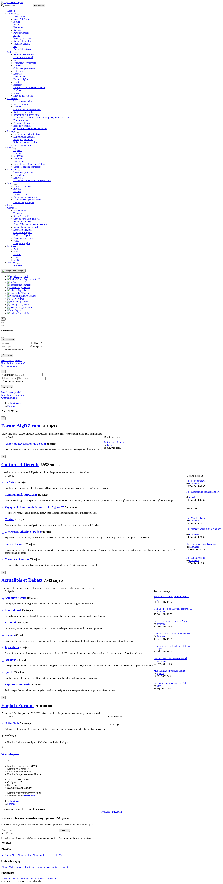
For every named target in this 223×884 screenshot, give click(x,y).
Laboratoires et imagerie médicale (29, 164)
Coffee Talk (12, 723)
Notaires (17, 191)
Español (26, 293)
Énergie (17, 106)
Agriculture (12, 647)
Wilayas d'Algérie (21, 243)
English (25, 282)
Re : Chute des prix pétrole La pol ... (171, 596)
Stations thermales (22, 41)
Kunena (118, 811)
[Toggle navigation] (2, 325)
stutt (159, 686)
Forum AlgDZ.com (20, 425)
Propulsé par (107, 811)
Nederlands (30, 295)
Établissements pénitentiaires (27, 199)
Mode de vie (19, 76)
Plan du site (50, 878)
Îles (15, 46)
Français (20, 271)
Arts (15, 60)
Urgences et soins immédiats (27, 167)
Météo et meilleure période (26, 227)
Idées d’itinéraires (21, 19)
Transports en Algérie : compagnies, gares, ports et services (41, 117)
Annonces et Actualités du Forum (25, 443)
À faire (16, 22)
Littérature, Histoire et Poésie (23, 531)
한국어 (25, 304)
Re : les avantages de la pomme (201, 544)
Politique (11, 131)
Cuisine (9, 519)
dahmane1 (194, 483)
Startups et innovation (23, 112)
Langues (17, 74)
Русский (27, 307)
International (13, 610)
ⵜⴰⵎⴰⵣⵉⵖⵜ (34, 279)
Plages (16, 35)
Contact (14, 878)
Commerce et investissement (27, 109)
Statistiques (10, 754)
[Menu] (2, 322)
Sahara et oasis (20, 30)
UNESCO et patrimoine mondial (29, 87)
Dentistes (17, 158)
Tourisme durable (21, 43)
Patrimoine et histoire (23, 54)
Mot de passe (36, 346)
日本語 (25, 313)
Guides (11, 208)
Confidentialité (26, 878)
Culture (11, 52)
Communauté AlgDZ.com (21, 494)
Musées (17, 65)
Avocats (17, 188)
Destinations (19, 16)
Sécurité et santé (21, 216)
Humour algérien (21, 79)
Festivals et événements (24, 63)
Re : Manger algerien (196, 518)
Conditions (39, 878)
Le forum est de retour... (115, 442)
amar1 (192, 497)
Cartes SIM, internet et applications (30, 224)
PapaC (160, 648)
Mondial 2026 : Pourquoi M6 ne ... (170, 670)
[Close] (2, 337)
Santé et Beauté (14, 544)
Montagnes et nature (23, 38)
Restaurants (18, 27)
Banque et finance (22, 125)
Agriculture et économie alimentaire (30, 128)
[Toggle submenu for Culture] (16, 52)
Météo (16, 260)
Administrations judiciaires (26, 197)
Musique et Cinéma (17, 559)
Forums (17, 254)
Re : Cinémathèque (195, 557)
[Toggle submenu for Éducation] (19, 170)
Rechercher (39, 5)
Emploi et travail (21, 120)
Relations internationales (25, 142)
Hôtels (16, 24)
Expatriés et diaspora (23, 238)
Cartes (16, 257)
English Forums (17, 705)
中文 (21, 298)
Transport (17, 213)
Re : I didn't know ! (195, 481)
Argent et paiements (22, 221)
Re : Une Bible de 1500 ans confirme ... (173, 609)
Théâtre (17, 82)
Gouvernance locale (22, 145)
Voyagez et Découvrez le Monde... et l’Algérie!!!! (34, 507)
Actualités (12, 262)
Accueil (11, 11)
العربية (24, 276)
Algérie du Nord (9, 855)
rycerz (160, 599)
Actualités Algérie (15, 597)
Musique (17, 93)
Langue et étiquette (22, 229)
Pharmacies (18, 161)
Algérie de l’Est (39, 855)
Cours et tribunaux (22, 186)
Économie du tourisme (24, 123)
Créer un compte (9, 366)
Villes (16, 240)
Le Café (9, 482)
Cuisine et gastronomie (24, 68)
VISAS (4, 867)
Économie (12, 98)
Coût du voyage (42, 867)
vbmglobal (29, 795)
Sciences (10, 635)
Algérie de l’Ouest (57, 855)
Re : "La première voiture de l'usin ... (171, 621)
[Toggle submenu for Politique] (17, 132)
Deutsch (26, 287)
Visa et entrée (19, 210)
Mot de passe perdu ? (11, 360)
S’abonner (64, 830)
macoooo (161, 661)
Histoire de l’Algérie (23, 95)
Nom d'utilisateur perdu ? (13, 363)
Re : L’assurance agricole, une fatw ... (172, 646)
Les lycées (18, 177)
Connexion (7, 355)
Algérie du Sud (24, 855)
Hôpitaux (17, 150)
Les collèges (19, 175)
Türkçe (24, 301)
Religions (10, 659)
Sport (9, 205)
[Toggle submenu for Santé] (14, 148)
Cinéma (17, 90)
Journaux (17, 265)
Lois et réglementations (24, 136)
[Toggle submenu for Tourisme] (18, 14)
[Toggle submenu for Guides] (16, 208)
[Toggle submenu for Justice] (15, 184)
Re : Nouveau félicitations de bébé (170, 658)
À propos (5, 878)
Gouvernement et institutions (27, 134)
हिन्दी (20, 310)
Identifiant (35, 343)
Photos (16, 249)
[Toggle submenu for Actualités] (18, 263)
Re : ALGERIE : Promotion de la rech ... (173, 633)
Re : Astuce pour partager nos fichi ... (171, 683)
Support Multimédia (17, 684)
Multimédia (13, 246)
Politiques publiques (23, 139)
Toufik (110, 445)
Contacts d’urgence (22, 232)
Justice (10, 183)
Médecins (18, 156)
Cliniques (17, 153)
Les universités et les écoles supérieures (32, 180)
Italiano (25, 290)
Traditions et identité (23, 57)
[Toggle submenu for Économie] (19, 99)
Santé (10, 147)
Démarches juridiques (23, 202)
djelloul (160, 673)
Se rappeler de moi (14, 349)
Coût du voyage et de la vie (26, 219)
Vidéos (16, 251)
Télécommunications (23, 101)
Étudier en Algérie (22, 235)
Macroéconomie (21, 104)
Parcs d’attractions (22, 49)
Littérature (18, 71)
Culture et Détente (20, 464)
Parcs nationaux (21, 32)
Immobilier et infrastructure (26, 115)
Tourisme (12, 13)
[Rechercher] (3, 319)
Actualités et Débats (21, 580)
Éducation (12, 169)
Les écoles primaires (23, 172)
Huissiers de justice (22, 194)
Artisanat (17, 84)
